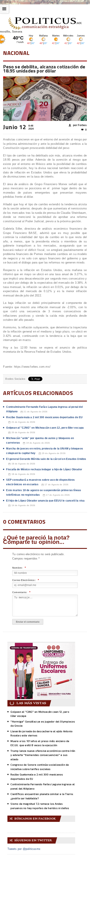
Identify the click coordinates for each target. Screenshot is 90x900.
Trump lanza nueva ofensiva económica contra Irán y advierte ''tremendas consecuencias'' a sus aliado (42, 755)
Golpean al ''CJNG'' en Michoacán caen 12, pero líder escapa (45, 427)
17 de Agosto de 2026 (55, 484)
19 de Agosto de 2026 (36, 443)
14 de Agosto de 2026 (21, 505)
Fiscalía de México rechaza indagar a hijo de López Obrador (44, 469)
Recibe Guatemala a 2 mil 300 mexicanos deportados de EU (44, 417)
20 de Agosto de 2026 (21, 432)
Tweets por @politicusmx (23, 849)
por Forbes (78, 125)
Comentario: (21, 592)
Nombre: (19, 567)
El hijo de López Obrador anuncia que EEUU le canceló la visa (45, 500)
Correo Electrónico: (25, 580)
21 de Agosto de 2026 (34, 411)
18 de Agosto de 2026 (21, 463)
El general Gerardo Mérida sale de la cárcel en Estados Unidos (46, 459)
